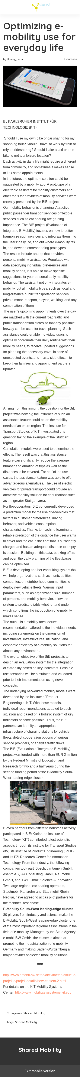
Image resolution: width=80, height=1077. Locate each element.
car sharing (56, 138)
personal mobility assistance (24, 259)
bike (39, 138)
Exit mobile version (40, 1071)
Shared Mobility (40, 7)
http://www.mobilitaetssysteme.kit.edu (43, 992)
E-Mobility (10, 920)
